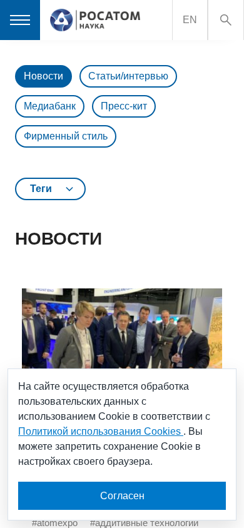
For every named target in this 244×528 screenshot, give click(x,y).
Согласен (122, 495)
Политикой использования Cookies (100, 431)
